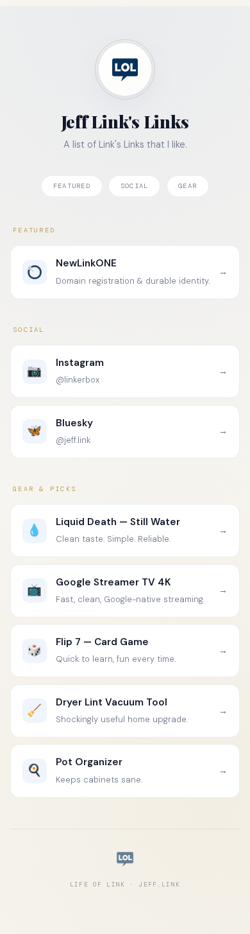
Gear (187, 186)
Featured (71, 186)
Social (135, 186)
